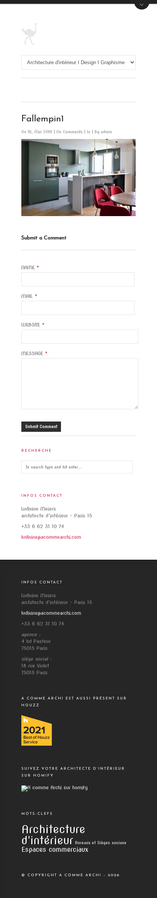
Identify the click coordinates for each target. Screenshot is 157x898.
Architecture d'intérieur (53, 834)
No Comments (70, 131)
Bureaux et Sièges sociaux (100, 842)
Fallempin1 (42, 119)
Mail (29, 296)
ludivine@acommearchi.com (51, 537)
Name (30, 267)
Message (34, 353)
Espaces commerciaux (54, 849)
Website (33, 325)
